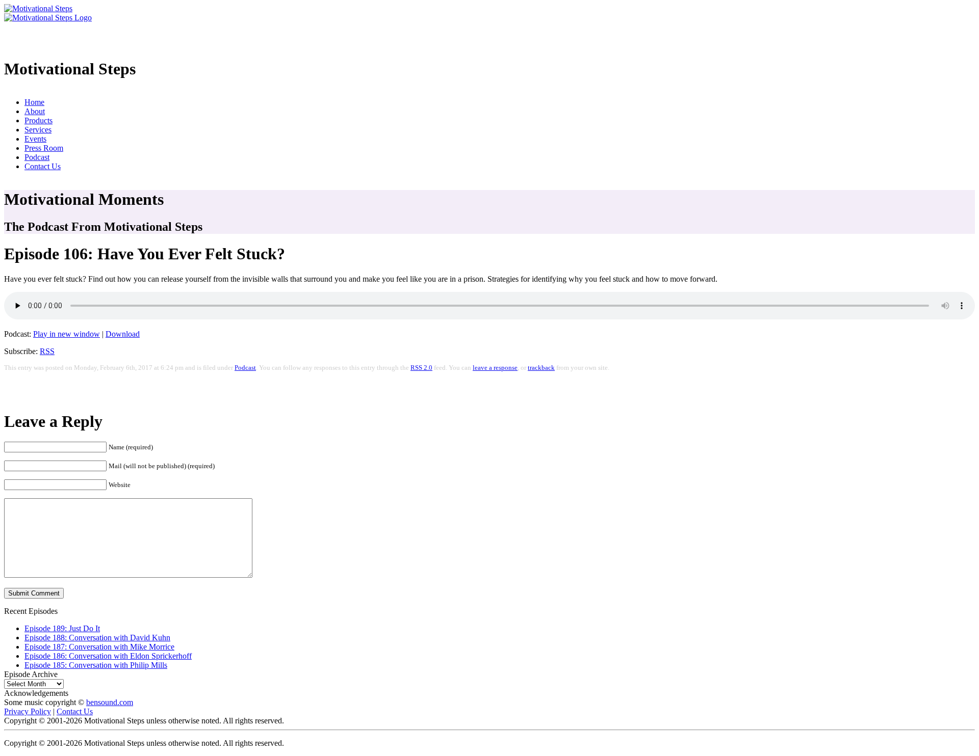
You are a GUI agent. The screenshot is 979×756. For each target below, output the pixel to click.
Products (38, 120)
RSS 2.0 (421, 367)
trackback (541, 367)
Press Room (43, 148)
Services (37, 129)
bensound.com (109, 702)
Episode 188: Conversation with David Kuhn (97, 637)
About (34, 111)
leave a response (495, 367)
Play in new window (66, 334)
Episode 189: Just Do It (62, 628)
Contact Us (42, 166)
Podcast (36, 157)
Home (34, 102)
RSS (47, 351)
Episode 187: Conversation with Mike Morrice (99, 646)
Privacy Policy (27, 711)
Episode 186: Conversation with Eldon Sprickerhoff (108, 656)
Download (123, 334)
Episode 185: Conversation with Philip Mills (95, 665)
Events (35, 138)
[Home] (38, 8)
